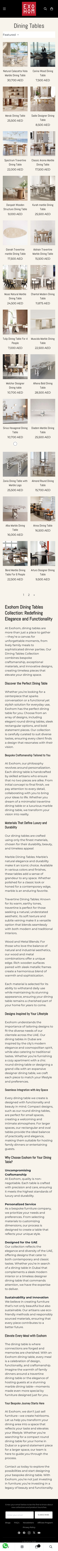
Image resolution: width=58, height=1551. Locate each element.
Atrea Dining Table (42, 525)
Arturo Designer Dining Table (43, 572)
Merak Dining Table (15, 115)
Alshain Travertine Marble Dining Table (43, 252)
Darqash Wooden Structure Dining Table (15, 207)
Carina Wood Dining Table (43, 73)
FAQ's (16, 1522)
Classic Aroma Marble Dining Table (43, 162)
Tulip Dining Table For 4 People (15, 341)
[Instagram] (29, 1532)
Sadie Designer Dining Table (42, 118)
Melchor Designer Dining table (15, 385)
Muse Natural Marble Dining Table (15, 296)
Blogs (7, 1522)
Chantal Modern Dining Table (43, 296)
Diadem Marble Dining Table (42, 430)
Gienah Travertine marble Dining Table (15, 252)
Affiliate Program (45, 1522)
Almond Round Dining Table (43, 483)
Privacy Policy (29, 1527)
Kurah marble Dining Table (42, 207)
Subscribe (43, 1515)
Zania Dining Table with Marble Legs (15, 483)
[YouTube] (39, 1532)
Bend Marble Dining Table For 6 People (15, 572)
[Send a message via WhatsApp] (5, 1546)
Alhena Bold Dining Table (43, 385)
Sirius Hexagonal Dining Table (15, 430)
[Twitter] (34, 1532)
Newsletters (28, 1522)
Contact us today (17, 1466)
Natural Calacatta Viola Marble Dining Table (15, 73)
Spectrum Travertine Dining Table (15, 162)
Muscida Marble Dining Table (43, 341)
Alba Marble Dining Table (15, 528)
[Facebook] (24, 1532)
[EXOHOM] (29, 9)
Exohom (15, 628)
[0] (36, 1546)
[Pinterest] (19, 1532)
